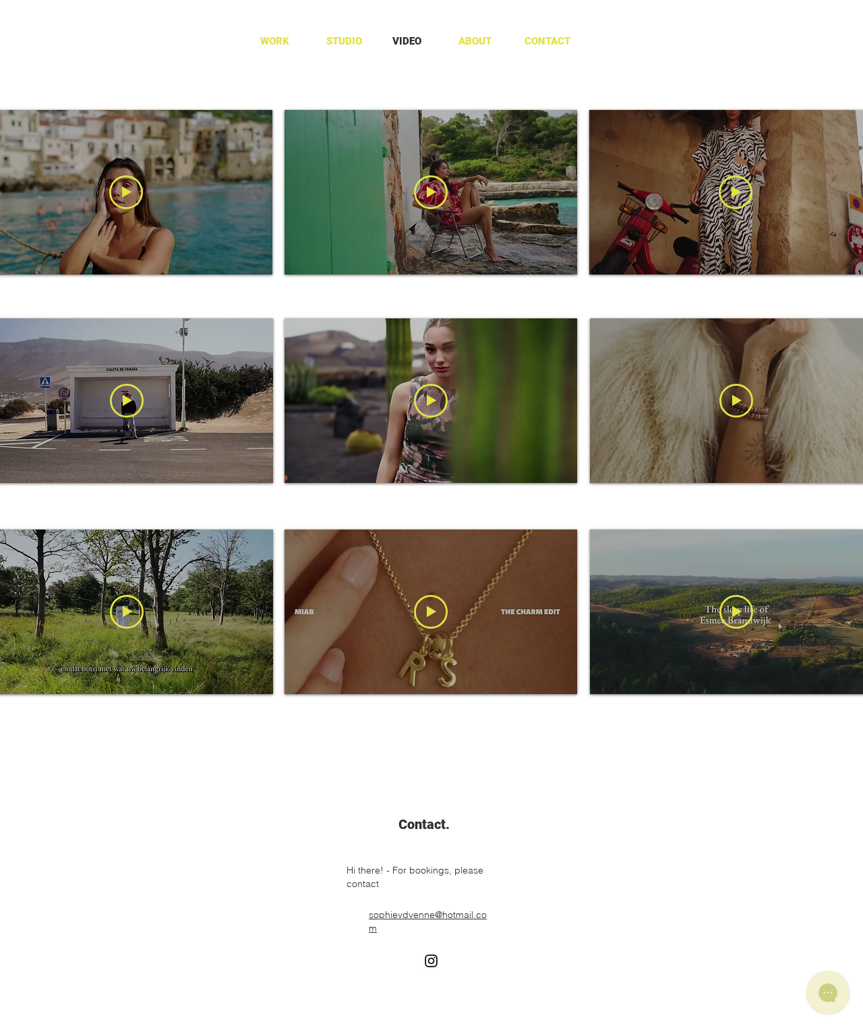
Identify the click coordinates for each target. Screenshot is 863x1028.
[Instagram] (431, 960)
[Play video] (126, 192)
